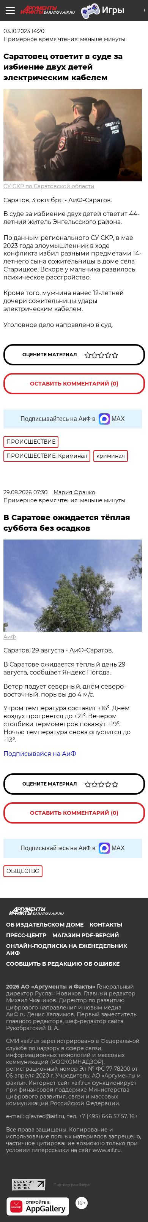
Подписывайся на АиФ (39, 753)
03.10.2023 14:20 (23, 31)
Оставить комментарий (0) (74, 383)
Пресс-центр (26, 935)
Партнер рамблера (72, 1184)
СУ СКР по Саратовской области (48, 186)
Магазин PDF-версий (85, 935)
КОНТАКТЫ (106, 924)
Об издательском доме (44, 924)
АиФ (9, 636)
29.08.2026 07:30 (25, 492)
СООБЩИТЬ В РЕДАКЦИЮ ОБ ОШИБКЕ (63, 963)
